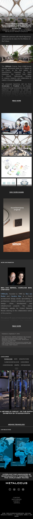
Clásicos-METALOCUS (11, 362)
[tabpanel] (16, 398)
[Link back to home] (16, 484)
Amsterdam (6, 86)
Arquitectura (24, 359)
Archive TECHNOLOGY (16, 424)
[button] (3, 397)
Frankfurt (16, 86)
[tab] (8, 359)
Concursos (25, 362)
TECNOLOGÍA (8, 359)
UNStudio (8, 66)
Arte (15, 359)
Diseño (16, 365)
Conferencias (8, 365)
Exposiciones (25, 365)
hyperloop (18, 80)
